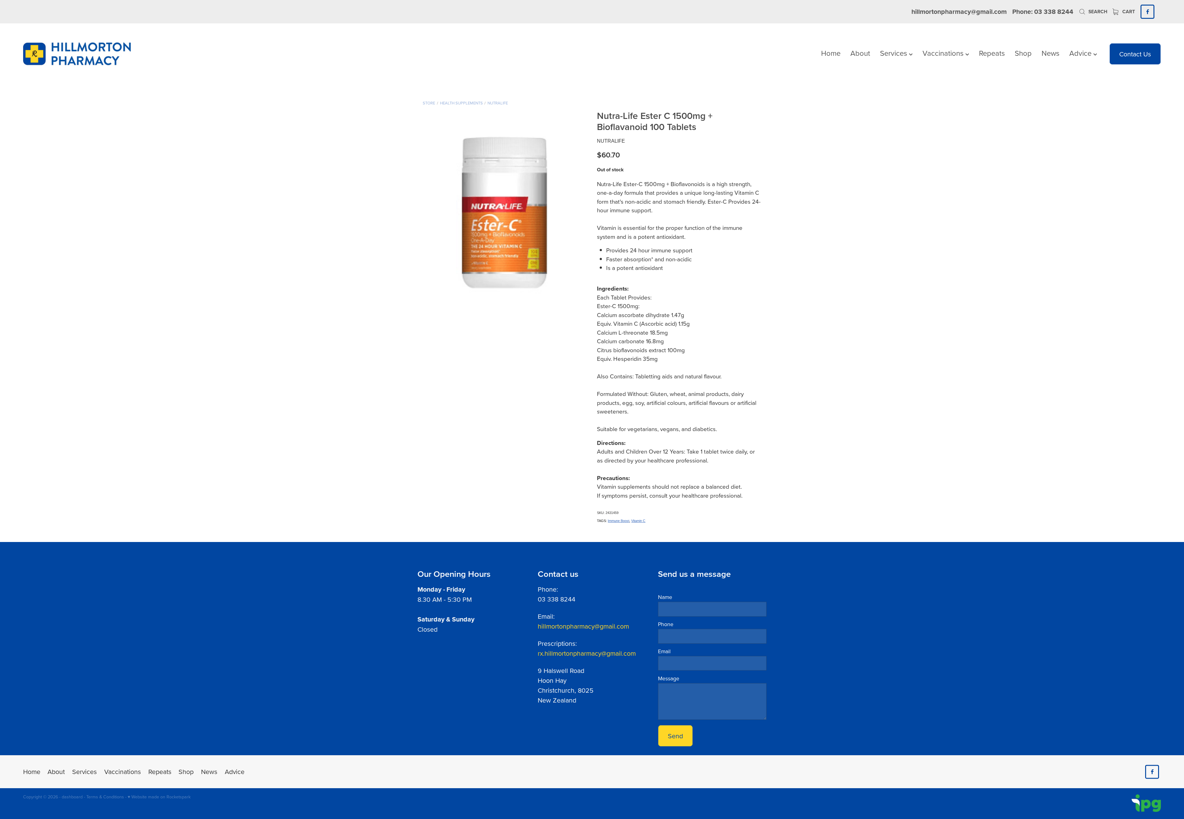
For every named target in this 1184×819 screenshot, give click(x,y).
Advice (1081, 53)
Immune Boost (618, 521)
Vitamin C (638, 521)
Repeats (992, 53)
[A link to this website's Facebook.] (1147, 11)
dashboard (72, 797)
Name (665, 597)
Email (664, 651)
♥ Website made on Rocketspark (159, 797)
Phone (665, 624)
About (860, 53)
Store (429, 103)
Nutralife (497, 103)
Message (668, 678)
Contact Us (1135, 54)
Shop (1023, 53)
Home (831, 53)
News (1050, 53)
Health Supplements (461, 103)
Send (675, 735)
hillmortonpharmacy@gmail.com (959, 11)
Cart (1128, 11)
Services (894, 53)
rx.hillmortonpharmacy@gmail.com (587, 653)
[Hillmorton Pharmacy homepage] (137, 54)
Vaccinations (944, 53)
